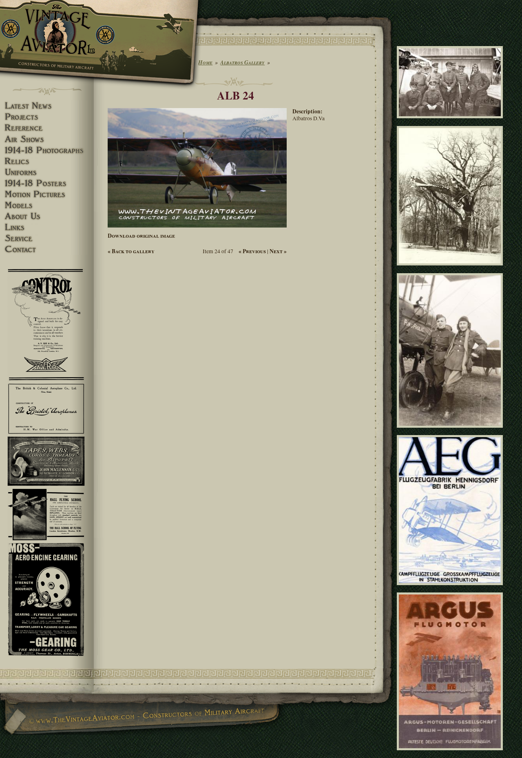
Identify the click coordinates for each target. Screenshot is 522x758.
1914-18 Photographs (47, 150)
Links (47, 227)
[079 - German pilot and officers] (451, 122)
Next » (278, 251)
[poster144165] (451, 754)
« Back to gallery (131, 251)
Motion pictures (47, 194)
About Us (47, 216)
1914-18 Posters (47, 183)
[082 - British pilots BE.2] (451, 431)
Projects (47, 116)
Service (47, 238)
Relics (47, 161)
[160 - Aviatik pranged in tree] (451, 269)
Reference (47, 127)
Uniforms (47, 172)
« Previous (252, 251)
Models (47, 205)
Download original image (141, 236)
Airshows (47, 139)
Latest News (47, 105)
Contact (47, 249)
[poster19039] (451, 588)
